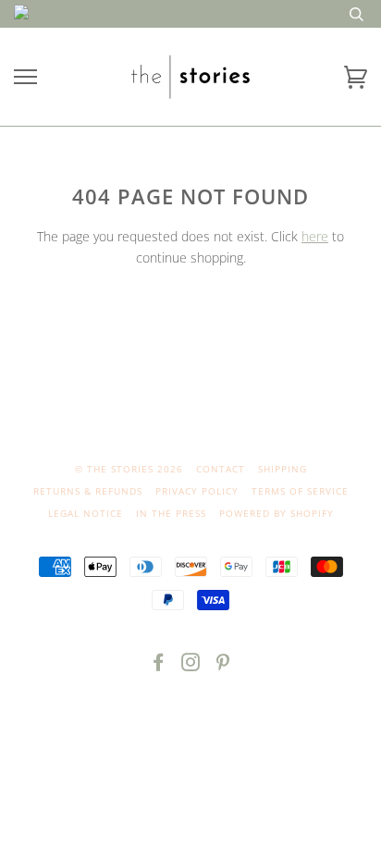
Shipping (282, 468)
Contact (220, 468)
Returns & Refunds (87, 490)
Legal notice (85, 513)
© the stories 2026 (129, 468)
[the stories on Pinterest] (223, 665)
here (314, 236)
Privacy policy (197, 490)
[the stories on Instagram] (191, 665)
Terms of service (300, 490)
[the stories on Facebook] (158, 665)
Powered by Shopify (276, 513)
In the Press (171, 513)
